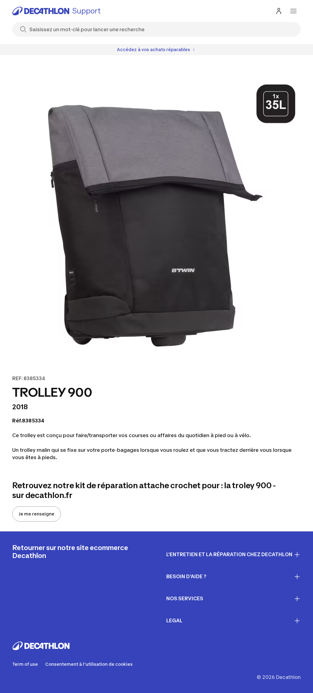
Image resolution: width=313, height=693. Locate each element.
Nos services (184, 598)
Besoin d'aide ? (186, 576)
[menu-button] (293, 11)
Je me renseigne (36, 513)
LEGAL (174, 620)
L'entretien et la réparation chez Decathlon (229, 554)
